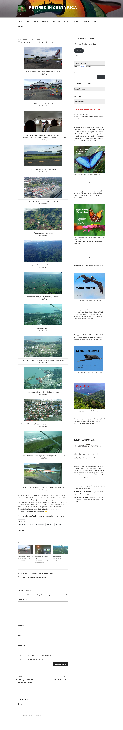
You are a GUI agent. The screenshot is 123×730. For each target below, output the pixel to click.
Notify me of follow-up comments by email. (35, 656)
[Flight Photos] (60, 549)
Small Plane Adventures (25, 556)
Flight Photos (57, 556)
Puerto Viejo (47, 573)
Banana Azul (31, 516)
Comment (22, 599)
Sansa (32, 577)
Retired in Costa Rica (53, 7)
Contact (21, 26)
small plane (41, 577)
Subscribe (79, 50)
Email (21, 635)
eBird (75, 486)
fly (22, 577)
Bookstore (45, 21)
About (96, 21)
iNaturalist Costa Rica (81, 497)
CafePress (56, 21)
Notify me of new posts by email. (31, 659)
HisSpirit (86, 21)
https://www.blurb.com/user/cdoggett (85, 116)
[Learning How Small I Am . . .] (43, 549)
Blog (27, 21)
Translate (88, 66)
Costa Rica (36, 573)
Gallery (36, 21)
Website (21, 646)
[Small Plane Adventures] (25, 549)
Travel (66, 21)
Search (76, 73)
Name (21, 625)
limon (26, 577)
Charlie (39, 39)
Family (75, 21)
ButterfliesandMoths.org (83, 492)
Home (20, 21)
